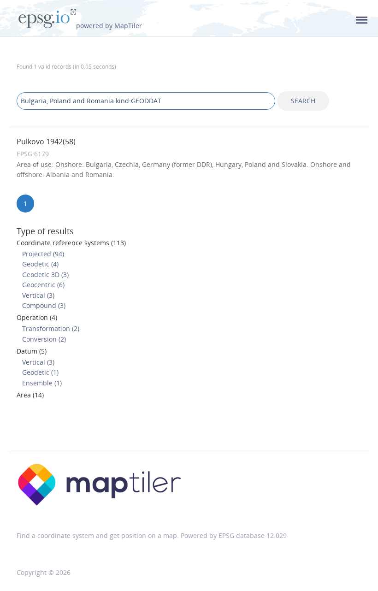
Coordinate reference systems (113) (71, 242)
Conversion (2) (44, 339)
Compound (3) (43, 305)
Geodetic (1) (40, 372)
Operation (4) (37, 317)
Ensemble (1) (42, 382)
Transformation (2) (50, 328)
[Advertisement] (189, 428)
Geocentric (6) (43, 284)
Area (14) (30, 394)
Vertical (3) (38, 295)
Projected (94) (43, 253)
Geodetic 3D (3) (45, 274)
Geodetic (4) (40, 264)
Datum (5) (32, 351)
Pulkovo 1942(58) (46, 141)
